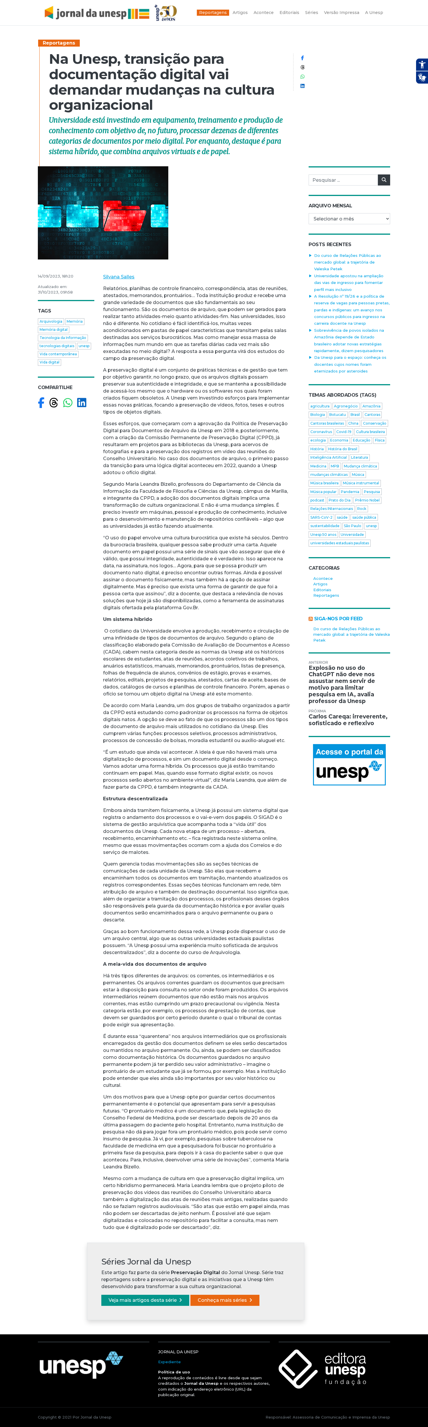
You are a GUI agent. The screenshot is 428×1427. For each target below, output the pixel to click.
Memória (75, 321)
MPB (335, 466)
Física (380, 440)
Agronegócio (346, 406)
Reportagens (59, 43)
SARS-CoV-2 (321, 517)
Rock (361, 508)
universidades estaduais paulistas (339, 543)
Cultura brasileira (370, 432)
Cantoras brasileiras (327, 423)
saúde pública (364, 517)
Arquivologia (51, 321)
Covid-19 (343, 432)
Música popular (323, 492)
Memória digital (54, 329)
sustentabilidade (324, 526)
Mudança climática (360, 466)
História (317, 449)
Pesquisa (372, 492)
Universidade (352, 534)
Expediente (169, 1361)
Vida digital (49, 362)
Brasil (355, 414)
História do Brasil (342, 449)
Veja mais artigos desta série (143, 1300)
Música (358, 474)
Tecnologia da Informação (63, 337)
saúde (342, 517)
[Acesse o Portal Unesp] (349, 764)
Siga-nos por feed (338, 618)
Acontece (323, 578)
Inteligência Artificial (328, 457)
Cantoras (372, 414)
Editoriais (322, 589)
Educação (361, 440)
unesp (84, 346)
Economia (339, 440)
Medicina (318, 466)
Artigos (320, 584)
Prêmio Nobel (367, 500)
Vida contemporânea (58, 354)
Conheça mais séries (223, 1300)
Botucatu (337, 414)
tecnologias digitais (57, 346)
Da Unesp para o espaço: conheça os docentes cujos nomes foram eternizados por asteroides (350, 364)
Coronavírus (321, 432)
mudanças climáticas (329, 474)
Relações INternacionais (331, 508)
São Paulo (352, 526)
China (353, 423)
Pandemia (350, 492)
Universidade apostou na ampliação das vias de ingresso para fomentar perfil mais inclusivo (348, 282)
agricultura (320, 406)
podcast (317, 500)
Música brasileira (324, 483)
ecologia (318, 440)
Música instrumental (361, 483)
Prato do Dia (340, 500)
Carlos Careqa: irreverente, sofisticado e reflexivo (348, 720)
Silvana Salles (119, 277)
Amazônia (371, 406)
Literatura (359, 457)
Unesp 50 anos (323, 534)
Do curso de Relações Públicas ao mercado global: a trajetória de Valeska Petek (347, 262)
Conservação (374, 423)
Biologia (317, 414)
